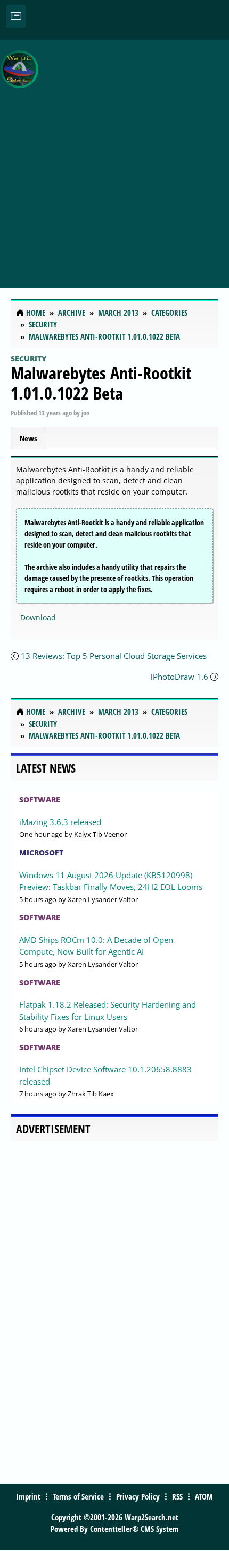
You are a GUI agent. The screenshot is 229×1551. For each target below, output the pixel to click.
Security (28, 358)
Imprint (28, 1496)
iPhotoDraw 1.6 (179, 676)
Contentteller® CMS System (134, 1528)
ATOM (204, 1496)
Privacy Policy (138, 1496)
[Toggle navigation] (16, 16)
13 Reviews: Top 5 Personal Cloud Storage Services (114, 656)
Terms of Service (78, 1496)
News (28, 438)
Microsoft (41, 852)
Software (39, 799)
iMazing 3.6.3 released (60, 822)
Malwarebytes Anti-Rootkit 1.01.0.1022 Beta (101, 382)
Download (38, 617)
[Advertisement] (114, 158)
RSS (177, 1496)
